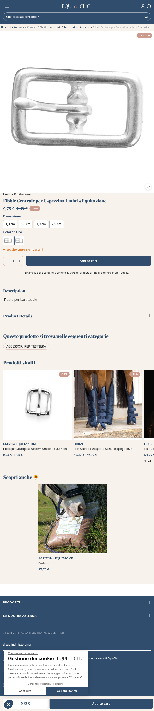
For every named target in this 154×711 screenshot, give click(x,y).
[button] (8, 704)
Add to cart (88, 261)
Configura (25, 690)
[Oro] (19, 240)
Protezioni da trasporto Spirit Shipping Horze (103, 440)
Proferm (43, 546)
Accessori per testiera (26, 346)
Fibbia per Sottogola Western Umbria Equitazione (35, 440)
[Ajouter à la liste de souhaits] (148, 187)
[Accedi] (143, 6)
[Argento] (8, 240)
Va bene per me (67, 690)
